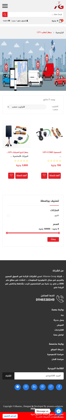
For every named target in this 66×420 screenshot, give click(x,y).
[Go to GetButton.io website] (59, 417)
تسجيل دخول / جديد (19, 21)
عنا (62, 315)
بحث (53, 239)
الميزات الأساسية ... (19, 156)
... (60, 156)
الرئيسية (60, 32)
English (5, 21)
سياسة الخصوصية (55, 354)
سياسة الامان (58, 359)
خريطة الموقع (57, 349)
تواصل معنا (58, 335)
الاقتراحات (59, 330)
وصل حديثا (59, 320)
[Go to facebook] (58, 411)
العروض (60, 325)
